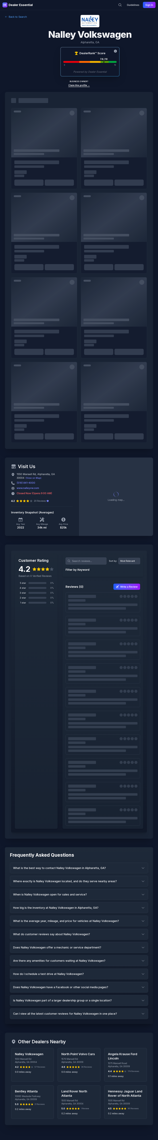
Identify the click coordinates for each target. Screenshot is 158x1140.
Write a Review (129, 586)
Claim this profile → (79, 85)
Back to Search (18, 16)
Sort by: (113, 561)
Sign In (149, 4)
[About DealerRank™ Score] (115, 51)
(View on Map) (33, 478)
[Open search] (120, 5)
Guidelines (133, 4)
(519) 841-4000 (26, 482)
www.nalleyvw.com (28, 488)
